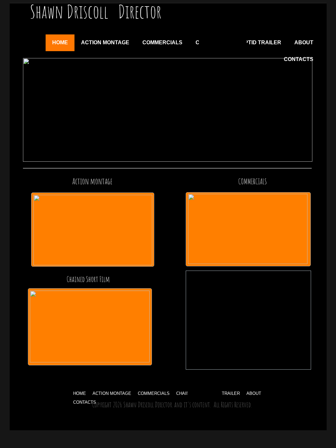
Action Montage (112, 393)
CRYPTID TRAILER (257, 42)
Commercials (154, 393)
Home (79, 393)
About (253, 393)
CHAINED (185, 393)
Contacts (84, 402)
